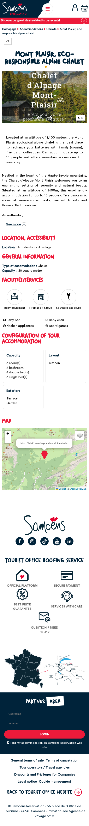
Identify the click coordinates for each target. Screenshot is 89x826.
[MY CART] (84, 9)
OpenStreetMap (78, 488)
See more (13, 224)
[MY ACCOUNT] (75, 8)
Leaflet (62, 488)
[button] (84, 9)
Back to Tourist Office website (39, 792)
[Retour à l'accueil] (14, 9)
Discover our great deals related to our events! (30, 20)
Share (8, 41)
